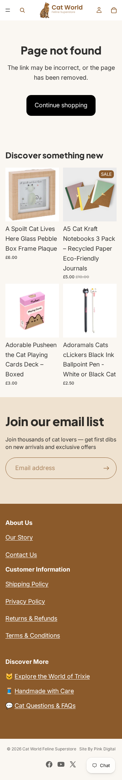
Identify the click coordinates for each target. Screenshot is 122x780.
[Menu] (8, 10)
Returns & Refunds (31, 618)
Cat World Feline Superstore (49, 748)
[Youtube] (61, 764)
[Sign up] (106, 468)
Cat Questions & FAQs (45, 705)
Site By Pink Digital (97, 748)
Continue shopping (61, 105)
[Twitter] (73, 764)
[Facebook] (49, 764)
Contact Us (21, 554)
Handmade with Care (44, 691)
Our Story (19, 537)
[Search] (22, 10)
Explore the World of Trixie (52, 676)
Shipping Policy (26, 584)
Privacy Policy (25, 601)
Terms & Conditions (32, 635)
